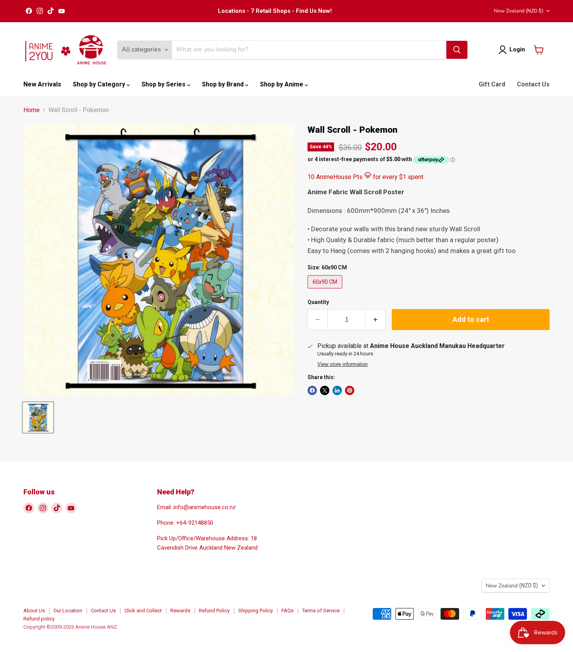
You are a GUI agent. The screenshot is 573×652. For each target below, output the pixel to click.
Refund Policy (214, 610)
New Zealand (518, 10)
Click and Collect (143, 610)
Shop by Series (164, 84)
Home (31, 110)
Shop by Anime (282, 84)
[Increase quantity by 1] (376, 319)
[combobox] (309, 50)
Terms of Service (321, 610)
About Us (34, 610)
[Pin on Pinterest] (349, 390)
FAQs (287, 610)
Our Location (67, 610)
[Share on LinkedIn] (337, 390)
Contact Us (533, 84)
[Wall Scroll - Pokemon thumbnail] (38, 417)
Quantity (318, 302)
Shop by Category (100, 84)
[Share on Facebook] (312, 390)
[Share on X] (324, 390)
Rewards (180, 610)
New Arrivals (42, 84)
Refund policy (39, 619)
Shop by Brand (223, 84)
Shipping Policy (255, 610)
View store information (342, 364)
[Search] (456, 50)
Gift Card (492, 84)
